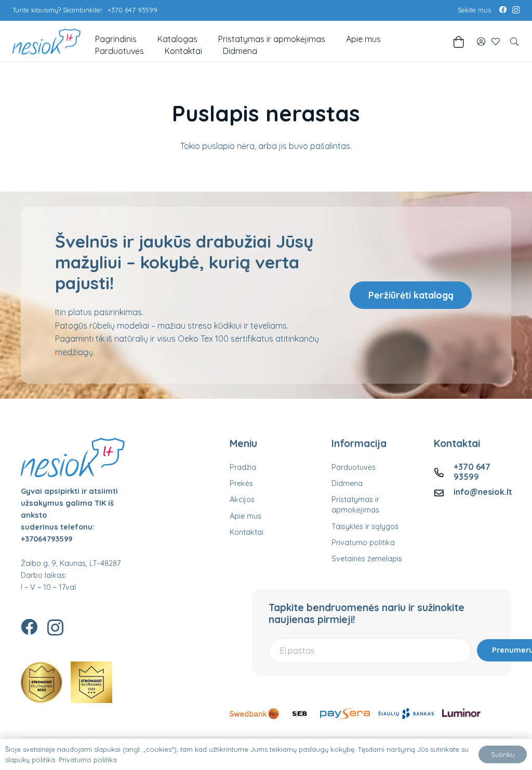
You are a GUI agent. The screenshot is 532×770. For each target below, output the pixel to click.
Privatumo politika (363, 542)
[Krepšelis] (458, 41)
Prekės (241, 483)
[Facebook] (503, 9)
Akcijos (242, 499)
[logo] (46, 42)
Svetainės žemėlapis (366, 558)
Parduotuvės (353, 467)
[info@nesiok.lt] (444, 491)
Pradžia (243, 467)
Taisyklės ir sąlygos (364, 526)
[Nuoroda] (481, 41)
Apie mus (245, 516)
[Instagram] (516, 10)
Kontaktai (246, 532)
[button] (515, 41)
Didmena (347, 483)
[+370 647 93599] (444, 471)
